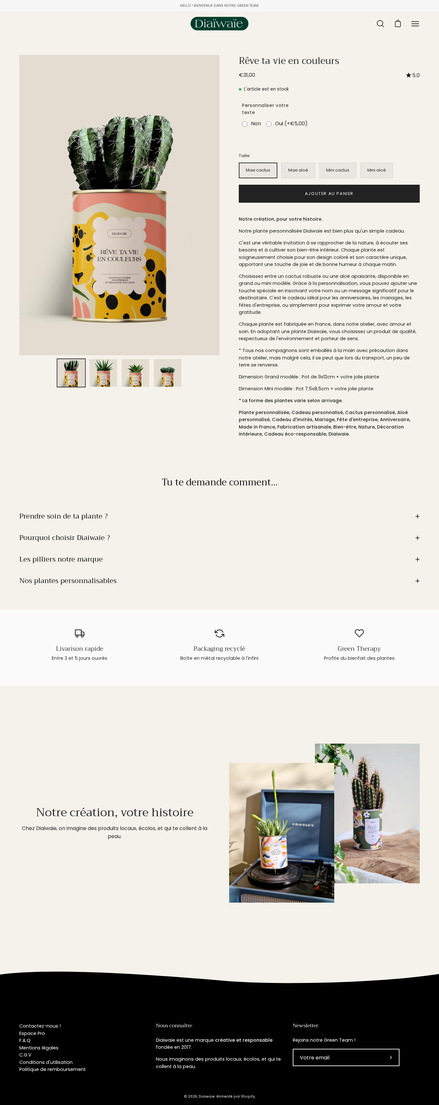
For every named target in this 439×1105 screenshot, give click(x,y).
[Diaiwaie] (219, 23)
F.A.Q (25, 1040)
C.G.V (25, 1055)
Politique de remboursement (52, 1069)
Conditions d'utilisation (46, 1062)
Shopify (248, 1096)
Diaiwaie (207, 1096)
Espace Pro (32, 1033)
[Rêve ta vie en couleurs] (71, 372)
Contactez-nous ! (40, 1026)
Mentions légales (38, 1048)
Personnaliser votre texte (265, 109)
